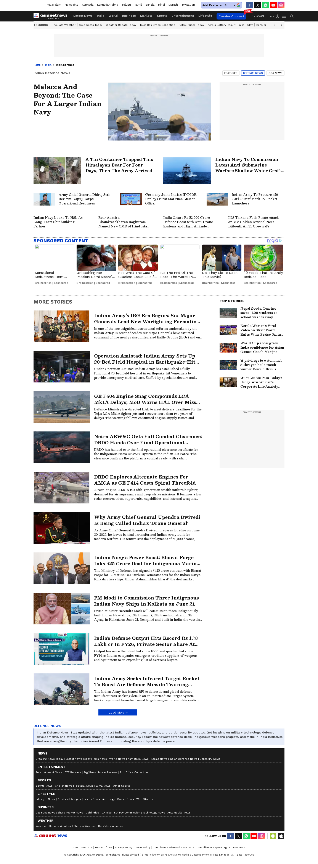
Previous (274, 25)
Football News (84, 785)
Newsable (71, 4)
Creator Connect (231, 16)
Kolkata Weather (64, 24)
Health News (92, 799)
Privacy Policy (123, 847)
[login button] (278, 16)
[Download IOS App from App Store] (281, 836)
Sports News (44, 785)
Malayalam (54, 4)
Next (281, 25)
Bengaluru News (210, 758)
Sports (162, 15)
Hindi (161, 4)
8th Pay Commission (127, 812)
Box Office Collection (134, 772)
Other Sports (121, 785)
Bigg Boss (90, 772)
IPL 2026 (257, 15)
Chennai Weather (85, 826)
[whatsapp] (265, 5)
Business (129, 15)
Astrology (108, 799)
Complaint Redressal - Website (173, 847)
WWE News (103, 785)
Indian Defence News (183, 758)
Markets (146, 15)
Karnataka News (138, 758)
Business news (45, 812)
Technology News (154, 812)
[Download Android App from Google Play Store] (273, 836)
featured (231, 73)
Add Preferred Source (218, 5)
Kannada (87, 4)
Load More (117, 712)
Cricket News (63, 785)
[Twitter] (257, 5)
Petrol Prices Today (191, 24)
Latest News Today (78, 758)
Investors (239, 847)
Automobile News (179, 812)
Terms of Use (103, 847)
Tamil (138, 4)
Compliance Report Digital (214, 847)
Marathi (173, 4)
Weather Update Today (121, 24)
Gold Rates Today (90, 24)
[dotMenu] (272, 16)
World (113, 15)
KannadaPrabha (107, 4)
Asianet (50, 835)
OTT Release (72, 772)
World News (117, 758)
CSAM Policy (142, 847)
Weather (41, 826)
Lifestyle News (45, 799)
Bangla (149, 4)
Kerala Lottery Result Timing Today (230, 24)
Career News (125, 799)
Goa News (275, 73)
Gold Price (92, 812)
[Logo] (52, 16)
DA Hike (106, 812)
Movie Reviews (107, 772)
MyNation (188, 4)
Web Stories (144, 799)
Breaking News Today (49, 758)
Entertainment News (49, 772)
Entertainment (183, 15)
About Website (82, 847)
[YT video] (273, 5)
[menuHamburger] (284, 16)
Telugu (126, 4)
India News (100, 758)
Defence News (253, 73)
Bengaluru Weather (110, 826)
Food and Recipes (69, 799)
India (100, 15)
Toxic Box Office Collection (157, 24)
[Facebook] (249, 5)
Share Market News (70, 812)
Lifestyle (205, 15)
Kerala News (159, 758)
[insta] (281, 5)
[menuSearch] (292, 16)
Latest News (83, 15)
